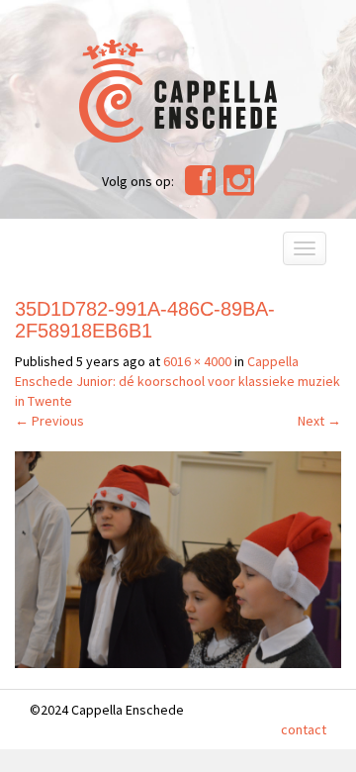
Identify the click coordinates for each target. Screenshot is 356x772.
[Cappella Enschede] (178, 88)
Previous (49, 421)
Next (319, 421)
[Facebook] (200, 188)
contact (303, 729)
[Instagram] (238, 188)
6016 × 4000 (197, 361)
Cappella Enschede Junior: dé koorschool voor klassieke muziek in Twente (177, 381)
